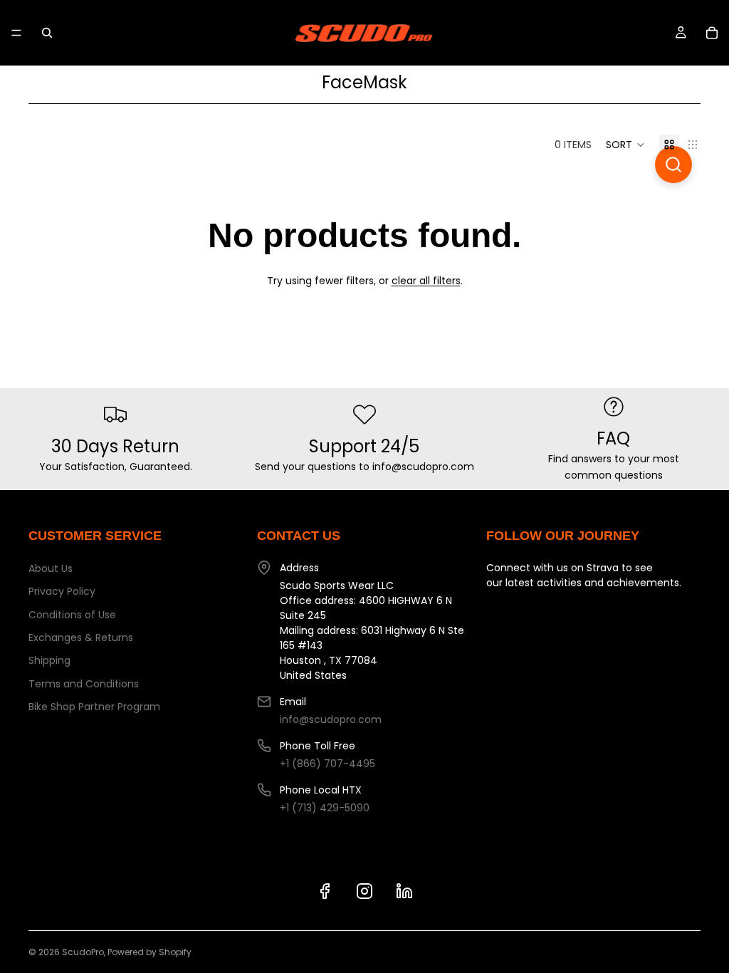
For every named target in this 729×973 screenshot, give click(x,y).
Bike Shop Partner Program (94, 706)
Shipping (49, 660)
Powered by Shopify (149, 952)
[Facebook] (324, 891)
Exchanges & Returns (80, 637)
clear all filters (426, 281)
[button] (625, 144)
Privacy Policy (61, 591)
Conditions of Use (72, 615)
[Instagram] (364, 891)
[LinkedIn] (404, 891)
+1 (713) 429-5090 (324, 808)
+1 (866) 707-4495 (327, 763)
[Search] (47, 32)
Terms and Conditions (83, 684)
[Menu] (16, 32)
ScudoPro (83, 952)
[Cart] (712, 32)
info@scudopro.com (331, 719)
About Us (50, 568)
